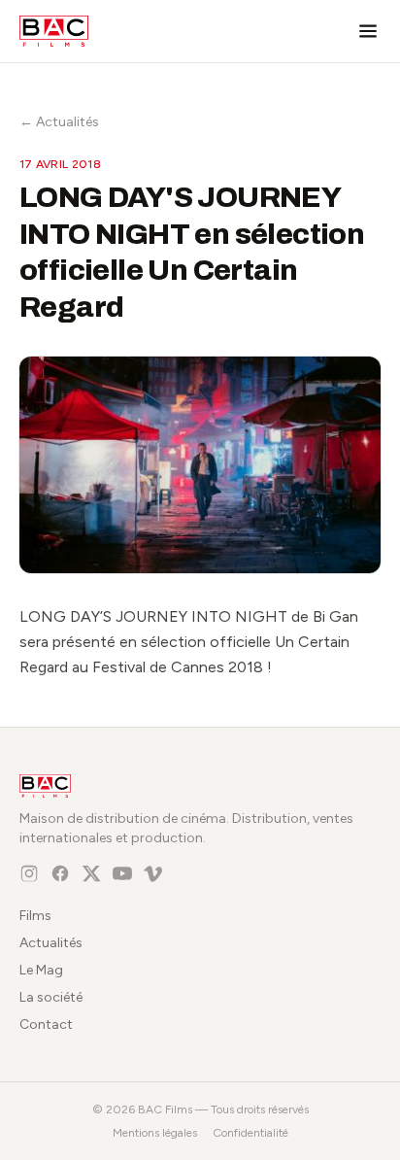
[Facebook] (60, 873)
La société (51, 997)
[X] (91, 873)
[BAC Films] (53, 31)
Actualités (51, 943)
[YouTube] (122, 873)
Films (35, 915)
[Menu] (368, 31)
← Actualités (59, 122)
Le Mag (41, 970)
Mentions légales (155, 1133)
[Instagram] (29, 873)
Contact (46, 1024)
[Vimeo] (153, 873)
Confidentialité (250, 1133)
